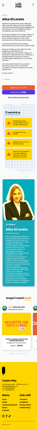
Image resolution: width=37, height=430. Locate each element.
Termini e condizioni (24, 400)
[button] (11, 353)
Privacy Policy (25, 405)
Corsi (4, 399)
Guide (4, 402)
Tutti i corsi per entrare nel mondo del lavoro (16, 339)
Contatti (5, 410)
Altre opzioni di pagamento (18, 97)
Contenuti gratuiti (9, 405)
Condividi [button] (7, 79)
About (4, 408)
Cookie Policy (25, 408)
